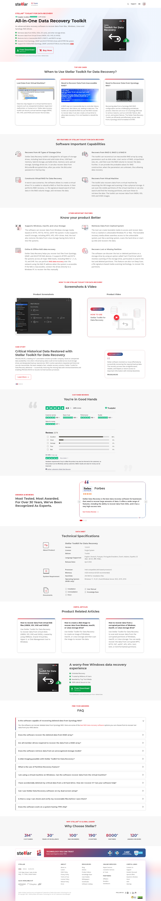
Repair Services (107, 867)
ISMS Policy (64, 872)
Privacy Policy (65, 874)
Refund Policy (65, 881)
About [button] (63, 864)
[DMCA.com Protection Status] (140, 898)
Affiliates (105, 879)
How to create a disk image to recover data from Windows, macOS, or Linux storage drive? (79, 625)
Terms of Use (65, 877)
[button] (146, 502)
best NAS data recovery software (92, 725)
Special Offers (131, 874)
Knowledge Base (93, 592)
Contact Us (130, 867)
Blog (83, 867)
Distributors (106, 883)
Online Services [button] (109, 864)
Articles (84, 870)
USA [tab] (19, 869)
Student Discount (132, 872)
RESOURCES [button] (86, 864)
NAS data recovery (56, 261)
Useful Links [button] (132, 864)
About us (63, 867)
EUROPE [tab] (31, 869)
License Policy (65, 879)
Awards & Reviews (132, 877)
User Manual (91, 589)
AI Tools (105, 872)
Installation (72, 589)
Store (128, 879)
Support (133, 4)
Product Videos (86, 872)
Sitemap (129, 884)
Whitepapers (85, 879)
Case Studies (86, 877)
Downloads (85, 881)
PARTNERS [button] (107, 876)
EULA (69, 595)
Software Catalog (87, 884)
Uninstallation (73, 592)
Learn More (22, 377)
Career (63, 870)
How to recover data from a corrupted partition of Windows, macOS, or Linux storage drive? (122, 625)
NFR (128, 881)
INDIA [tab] (25, 869)
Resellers (105, 881)
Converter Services (108, 870)
